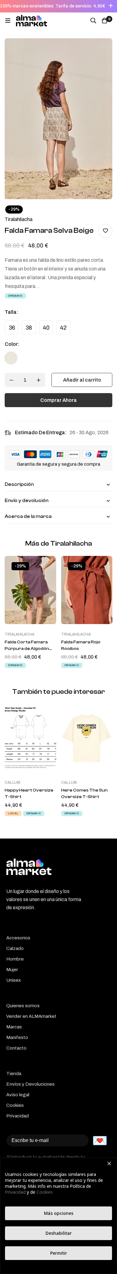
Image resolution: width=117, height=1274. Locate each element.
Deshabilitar (59, 1233)
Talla (11, 312)
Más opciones (58, 1213)
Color (12, 344)
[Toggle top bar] (111, 6)
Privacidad (15, 1192)
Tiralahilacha (18, 219)
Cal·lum (12, 782)
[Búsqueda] (93, 20)
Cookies (45, 1192)
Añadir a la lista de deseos (105, 231)
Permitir (58, 1253)
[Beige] (11, 358)
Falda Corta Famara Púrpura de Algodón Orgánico (27, 649)
